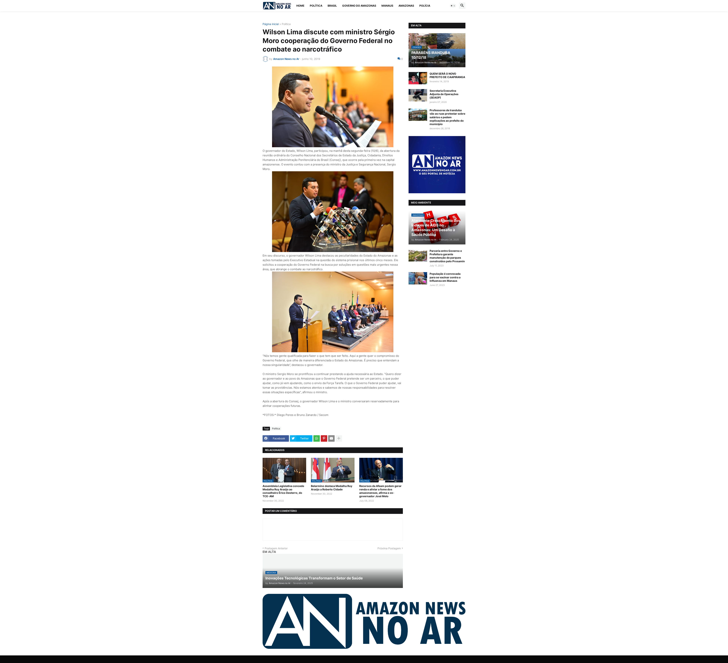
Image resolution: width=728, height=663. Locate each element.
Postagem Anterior (276, 548)
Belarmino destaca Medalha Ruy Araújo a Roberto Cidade (331, 487)
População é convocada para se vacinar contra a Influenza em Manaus (445, 277)
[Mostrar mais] (339, 438)
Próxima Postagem (389, 548)
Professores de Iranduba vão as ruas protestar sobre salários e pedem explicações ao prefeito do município (447, 117)
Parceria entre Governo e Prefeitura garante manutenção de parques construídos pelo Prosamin (447, 256)
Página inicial (271, 24)
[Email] (331, 438)
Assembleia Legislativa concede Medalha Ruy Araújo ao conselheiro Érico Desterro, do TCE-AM (283, 491)
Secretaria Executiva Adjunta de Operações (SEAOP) (444, 94)
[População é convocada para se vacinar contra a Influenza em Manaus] (418, 278)
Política (316, 5)
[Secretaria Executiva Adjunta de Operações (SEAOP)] (418, 95)
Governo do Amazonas (359, 5)
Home (300, 5)
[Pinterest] (324, 438)
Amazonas (406, 5)
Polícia (424, 5)
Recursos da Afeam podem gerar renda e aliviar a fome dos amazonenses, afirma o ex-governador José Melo (380, 491)
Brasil (332, 5)
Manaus (387, 5)
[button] (453, 6)
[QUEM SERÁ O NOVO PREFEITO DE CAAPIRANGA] (418, 78)
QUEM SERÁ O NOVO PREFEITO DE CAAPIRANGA (447, 75)
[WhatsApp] (316, 438)
